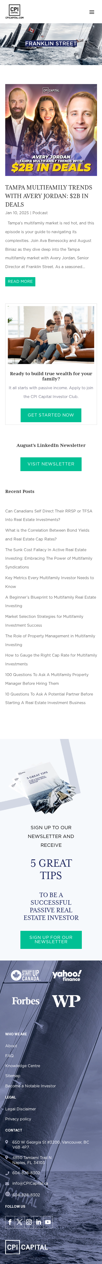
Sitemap (12, 1076)
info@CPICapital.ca (30, 1183)
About (11, 1046)
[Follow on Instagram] (29, 1222)
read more (20, 282)
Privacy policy (18, 1119)
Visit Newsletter (51, 464)
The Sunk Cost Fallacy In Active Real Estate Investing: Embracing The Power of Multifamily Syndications (48, 558)
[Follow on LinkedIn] (38, 1222)
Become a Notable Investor (30, 1086)
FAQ (9, 1056)
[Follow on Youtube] (48, 1222)
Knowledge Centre (22, 1066)
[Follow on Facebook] (10, 1222)
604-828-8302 (26, 1173)
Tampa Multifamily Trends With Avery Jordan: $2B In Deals (48, 196)
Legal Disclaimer (20, 1109)
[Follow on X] (19, 1222)
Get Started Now (51, 415)
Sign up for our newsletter (51, 940)
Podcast (40, 213)
